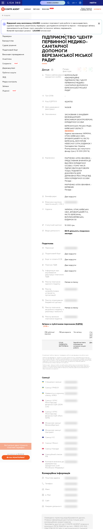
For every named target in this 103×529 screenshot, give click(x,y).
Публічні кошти (9, 73)
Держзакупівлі (8, 68)
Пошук (7, 15)
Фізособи (46, 9)
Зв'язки (5, 86)
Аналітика (6, 59)
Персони (36, 9)
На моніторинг (17, 457)
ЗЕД (4, 77)
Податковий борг (10, 50)
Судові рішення (9, 45)
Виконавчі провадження (13, 54)
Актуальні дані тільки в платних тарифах (15, 446)
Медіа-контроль (9, 82)
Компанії (27, 9)
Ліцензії (5, 91)
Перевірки (7, 36)
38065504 (69, 131)
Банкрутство (8, 41)
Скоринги (6, 63)
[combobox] (46, 326)
